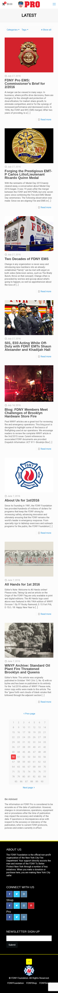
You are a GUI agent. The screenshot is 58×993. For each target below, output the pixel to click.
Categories (12, 29)
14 (44, 727)
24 (24, 737)
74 (29, 771)
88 (31, 781)
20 (39, 732)
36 (13, 747)
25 (29, 737)
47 (34, 752)
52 (24, 757)
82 (34, 776)
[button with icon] (9, 894)
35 (44, 742)
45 (24, 752)
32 (29, 742)
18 (29, 732)
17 (24, 732)
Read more (46, 119)
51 (18, 757)
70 (44, 766)
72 (18, 771)
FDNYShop (31, 983)
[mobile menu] (54, 4)
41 (39, 747)
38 (24, 747)
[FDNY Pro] (29, 4)
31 (24, 742)
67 (29, 766)
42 (44, 747)
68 (34, 766)
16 (18, 732)
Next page (28, 787)
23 (18, 737)
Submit (12, 945)
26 (34, 737)
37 (18, 747)
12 (34, 727)
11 (29, 727)
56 (44, 757)
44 (18, 752)
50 (13, 757)
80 (24, 776)
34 (39, 742)
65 (18, 766)
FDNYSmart (45, 983)
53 (29, 757)
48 (39, 752)
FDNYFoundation (15, 983)
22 (13, 737)
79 (18, 776)
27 (39, 737)
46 (29, 752)
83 (39, 776)
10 (24, 727)
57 (13, 762)
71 (13, 771)
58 (18, 762)
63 (44, 762)
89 (37, 781)
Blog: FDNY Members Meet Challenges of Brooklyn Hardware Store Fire (26, 413)
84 (44, 776)
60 (29, 762)
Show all (47, 29)
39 (29, 747)
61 (34, 762)
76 (39, 771)
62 (39, 762)
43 (13, 752)
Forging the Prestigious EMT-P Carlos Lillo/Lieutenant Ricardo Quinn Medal (28, 174)
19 (34, 732)
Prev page (30, 713)
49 (44, 752)
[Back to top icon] (29, 962)
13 (39, 727)
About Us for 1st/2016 (22, 500)
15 (13, 732)
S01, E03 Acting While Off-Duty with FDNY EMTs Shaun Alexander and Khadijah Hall (28, 346)
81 (29, 776)
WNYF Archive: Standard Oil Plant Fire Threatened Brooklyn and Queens (27, 669)
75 (34, 771)
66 (24, 766)
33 (34, 742)
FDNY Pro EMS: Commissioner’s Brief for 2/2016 (25, 83)
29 (13, 742)
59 (24, 762)
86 (21, 781)
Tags (24, 29)
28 (44, 737)
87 (26, 781)
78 (13, 776)
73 (24, 771)
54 (34, 757)
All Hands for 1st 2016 (22, 584)
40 (34, 747)
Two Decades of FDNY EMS (27, 259)
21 (44, 732)
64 (13, 766)
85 (16, 781)
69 (39, 766)
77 (44, 771)
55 (39, 757)
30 (18, 742)
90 (42, 781)
